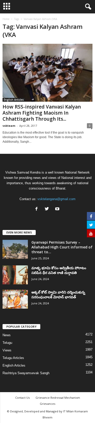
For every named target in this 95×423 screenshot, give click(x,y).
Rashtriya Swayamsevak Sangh (26, 373)
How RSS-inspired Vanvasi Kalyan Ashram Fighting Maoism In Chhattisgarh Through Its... (42, 112)
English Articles (14, 99)
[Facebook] (37, 209)
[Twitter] (48, 209)
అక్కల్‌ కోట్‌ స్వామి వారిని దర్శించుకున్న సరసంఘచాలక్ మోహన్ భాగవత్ (58, 294)
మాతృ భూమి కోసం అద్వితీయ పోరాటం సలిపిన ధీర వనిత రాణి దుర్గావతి (58, 270)
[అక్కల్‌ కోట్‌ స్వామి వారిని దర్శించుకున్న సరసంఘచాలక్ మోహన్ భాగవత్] (15, 299)
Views (7, 350)
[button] (87, 6)
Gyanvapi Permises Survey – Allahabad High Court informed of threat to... (61, 247)
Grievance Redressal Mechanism (57, 397)
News (7, 335)
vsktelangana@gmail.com (56, 199)
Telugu (7, 343)
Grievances (47, 404)
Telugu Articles (13, 358)
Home (6, 19)
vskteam (9, 126)
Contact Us (22, 397)
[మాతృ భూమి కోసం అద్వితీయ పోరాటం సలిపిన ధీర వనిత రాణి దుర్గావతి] (15, 274)
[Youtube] (58, 209)
